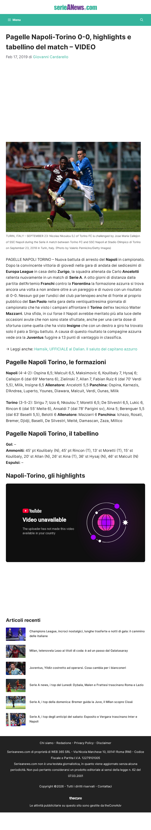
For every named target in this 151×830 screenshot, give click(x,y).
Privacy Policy (84, 743)
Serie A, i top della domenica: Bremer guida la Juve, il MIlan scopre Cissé (81, 702)
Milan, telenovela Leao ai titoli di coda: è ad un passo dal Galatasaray (78, 650)
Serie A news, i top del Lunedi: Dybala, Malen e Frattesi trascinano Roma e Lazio (86, 685)
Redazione (63, 743)
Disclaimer (104, 743)
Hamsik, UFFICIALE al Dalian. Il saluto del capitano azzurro (85, 349)
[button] (141, 20)
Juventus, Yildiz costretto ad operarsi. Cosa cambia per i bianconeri (77, 668)
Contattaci (105, 786)
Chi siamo (46, 743)
